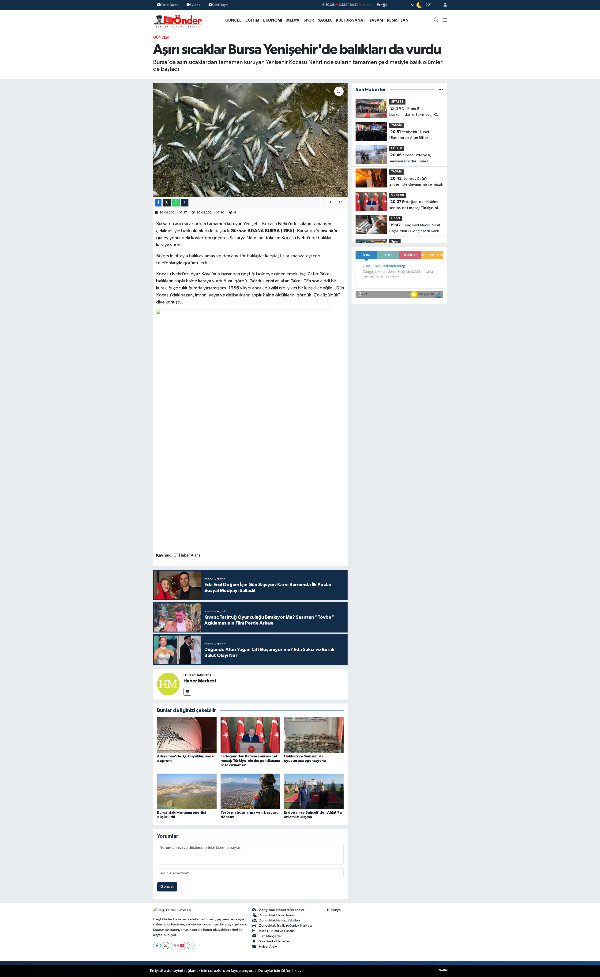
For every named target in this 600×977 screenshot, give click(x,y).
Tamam (442, 970)
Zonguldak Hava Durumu (277, 915)
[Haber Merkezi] (168, 684)
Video (196, 5)
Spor (395, 241)
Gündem (161, 38)
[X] (165, 945)
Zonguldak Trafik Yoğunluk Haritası (285, 925)
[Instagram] (174, 945)
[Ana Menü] (444, 20)
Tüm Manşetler (270, 936)
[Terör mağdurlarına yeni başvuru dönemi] (250, 791)
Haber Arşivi (268, 946)
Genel (395, 218)
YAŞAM (376, 20)
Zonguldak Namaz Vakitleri (279, 920)
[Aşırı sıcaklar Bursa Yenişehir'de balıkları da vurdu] (250, 140)
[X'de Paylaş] (167, 202)
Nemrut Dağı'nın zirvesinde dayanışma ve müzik (416, 181)
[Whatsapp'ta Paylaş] (176, 202)
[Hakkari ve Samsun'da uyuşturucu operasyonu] (314, 735)
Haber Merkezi (200, 681)
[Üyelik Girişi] (443, 5)
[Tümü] (441, 90)
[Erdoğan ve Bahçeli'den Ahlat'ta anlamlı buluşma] (314, 791)
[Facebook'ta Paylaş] (158, 202)
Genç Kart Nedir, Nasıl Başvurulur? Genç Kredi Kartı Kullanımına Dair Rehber (414, 228)
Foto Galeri (170, 5)
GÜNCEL (233, 20)
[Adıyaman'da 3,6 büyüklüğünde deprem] (187, 735)
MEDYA (293, 20)
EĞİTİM (252, 20)
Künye (336, 910)
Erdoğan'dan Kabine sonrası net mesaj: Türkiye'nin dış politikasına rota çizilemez (250, 760)
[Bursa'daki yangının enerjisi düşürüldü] (187, 791)
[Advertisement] (132, 105)
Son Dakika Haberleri (275, 941)
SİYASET (397, 101)
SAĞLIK (325, 20)
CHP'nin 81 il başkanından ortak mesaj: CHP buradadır (415, 112)
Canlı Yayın (220, 5)
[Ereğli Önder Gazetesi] (177, 20)
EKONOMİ (272, 20)
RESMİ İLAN (398, 20)
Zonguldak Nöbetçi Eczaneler (281, 910)
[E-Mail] (187, 692)
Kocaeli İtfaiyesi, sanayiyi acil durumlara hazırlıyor (410, 158)
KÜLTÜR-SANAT (350, 20)
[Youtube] (182, 945)
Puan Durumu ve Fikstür (276, 931)
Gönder (167, 887)
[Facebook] (157, 945)
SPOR (309, 20)
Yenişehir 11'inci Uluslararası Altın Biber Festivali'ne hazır (409, 135)
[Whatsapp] (191, 945)
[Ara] (436, 20)
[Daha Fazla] (184, 202)
